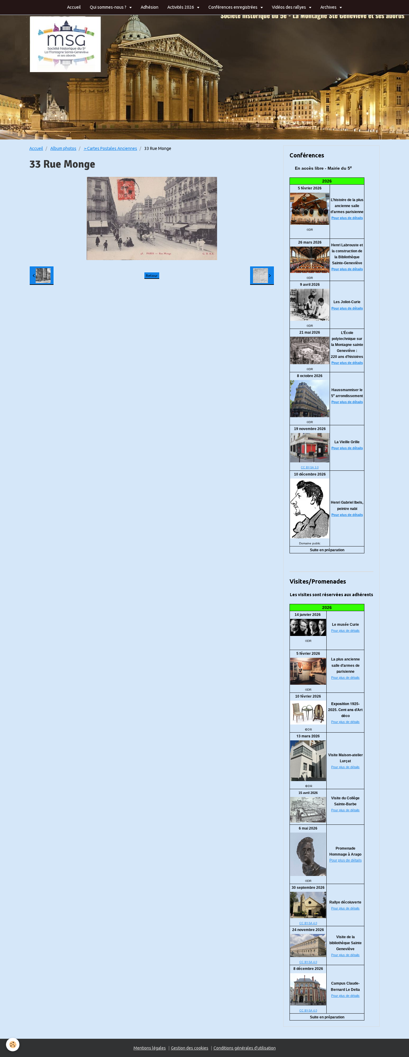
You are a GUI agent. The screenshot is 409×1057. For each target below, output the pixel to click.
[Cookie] (12, 1044)
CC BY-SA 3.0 (310, 467)
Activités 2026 (181, 7)
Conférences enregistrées (233, 7)
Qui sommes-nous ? (108, 7)
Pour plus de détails (347, 218)
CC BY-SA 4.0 (308, 923)
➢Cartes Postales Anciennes (110, 148)
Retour (152, 275)
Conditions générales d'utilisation (244, 1048)
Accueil (74, 7)
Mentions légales (150, 1048)
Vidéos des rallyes (289, 7)
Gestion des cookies (189, 1048)
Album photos (63, 148)
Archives (328, 7)
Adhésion (149, 7)
